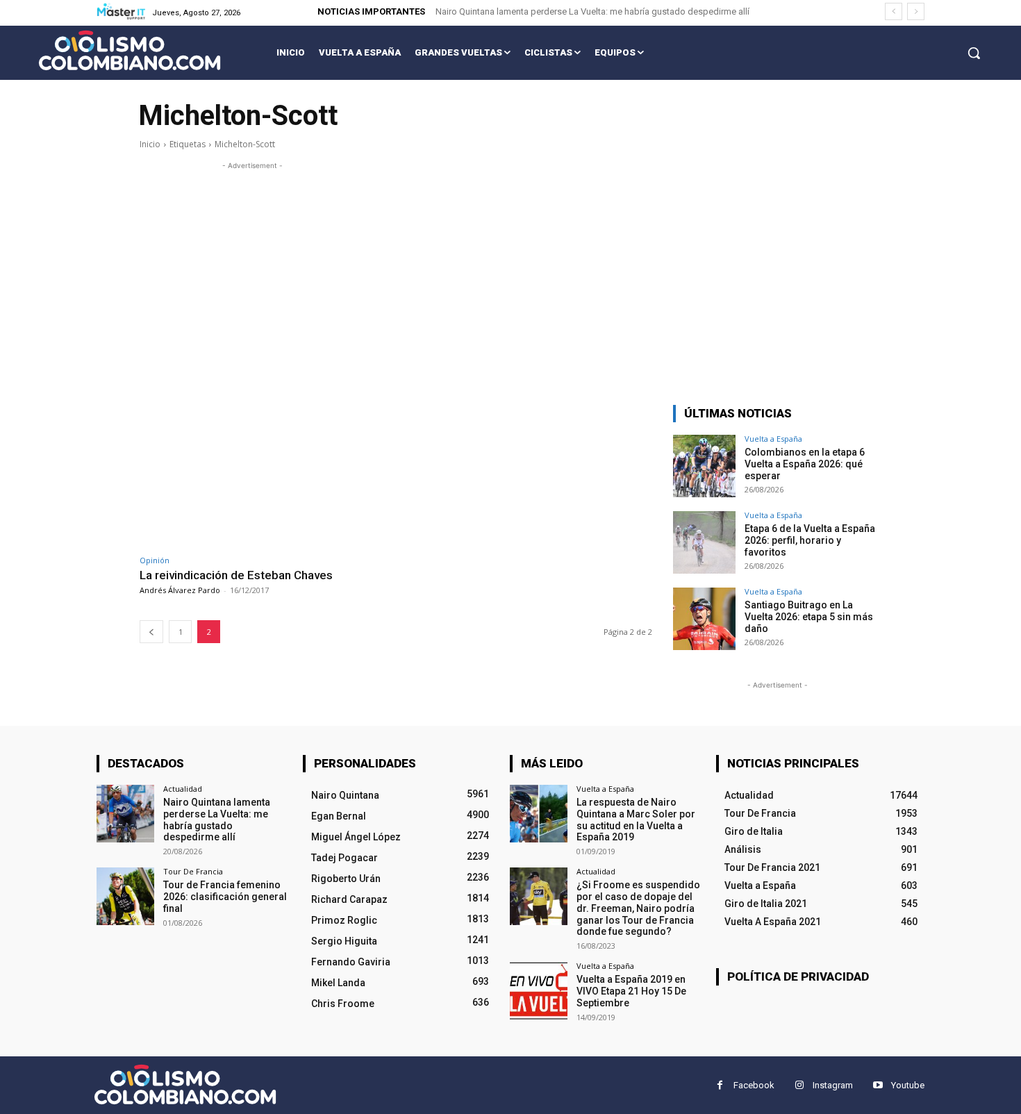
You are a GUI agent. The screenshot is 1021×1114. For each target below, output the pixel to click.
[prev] (893, 11)
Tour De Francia (193, 871)
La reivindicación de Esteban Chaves (236, 575)
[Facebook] (720, 1085)
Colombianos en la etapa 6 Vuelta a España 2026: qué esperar (805, 464)
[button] (974, 53)
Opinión (154, 560)
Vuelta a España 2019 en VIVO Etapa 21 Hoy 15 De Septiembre (631, 991)
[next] (915, 11)
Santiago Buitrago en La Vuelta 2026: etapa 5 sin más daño (809, 616)
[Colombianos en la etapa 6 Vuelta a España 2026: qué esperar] (704, 466)
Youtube (907, 1085)
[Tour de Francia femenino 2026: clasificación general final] (125, 896)
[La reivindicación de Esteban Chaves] (264, 476)
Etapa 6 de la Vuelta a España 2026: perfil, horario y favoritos (810, 540)
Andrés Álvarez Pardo (180, 590)
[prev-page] (151, 631)
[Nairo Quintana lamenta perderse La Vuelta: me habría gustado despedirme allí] (125, 813)
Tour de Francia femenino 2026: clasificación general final (225, 896)
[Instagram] (799, 1085)
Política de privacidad (798, 976)
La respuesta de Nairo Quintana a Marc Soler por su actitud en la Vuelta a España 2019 (635, 819)
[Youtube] (877, 1085)
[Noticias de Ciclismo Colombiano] (130, 50)
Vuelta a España (773, 438)
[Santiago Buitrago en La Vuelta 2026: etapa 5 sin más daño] (704, 619)
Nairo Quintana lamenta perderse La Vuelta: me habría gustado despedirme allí (592, 11)
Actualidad (182, 788)
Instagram (833, 1085)
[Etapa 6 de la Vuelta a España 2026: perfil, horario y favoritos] (704, 542)
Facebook (753, 1085)
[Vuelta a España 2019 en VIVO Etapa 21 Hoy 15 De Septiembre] (538, 991)
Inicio (150, 144)
